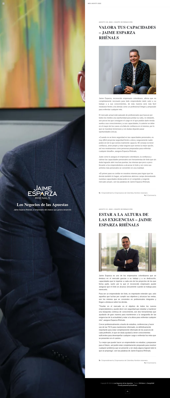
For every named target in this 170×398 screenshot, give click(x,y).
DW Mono (142, 383)
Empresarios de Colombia (124, 193)
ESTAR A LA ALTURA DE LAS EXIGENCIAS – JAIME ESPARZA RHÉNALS (125, 219)
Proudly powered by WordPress (127, 385)
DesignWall (150, 383)
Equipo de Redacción (123, 22)
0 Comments (151, 195)
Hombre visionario (141, 193)
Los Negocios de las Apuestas (123, 383)
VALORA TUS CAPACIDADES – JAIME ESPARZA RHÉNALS (127, 32)
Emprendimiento (108, 193)
